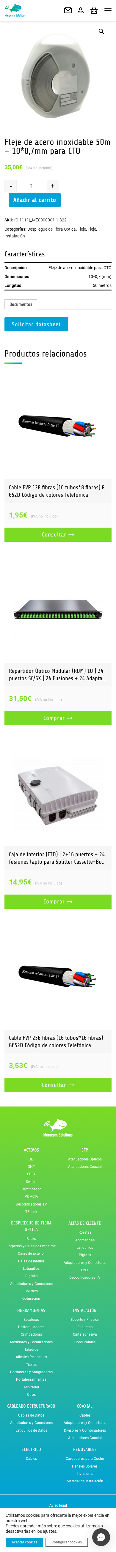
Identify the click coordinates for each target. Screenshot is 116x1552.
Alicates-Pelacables (31, 1357)
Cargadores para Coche (85, 1459)
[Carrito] (94, 11)
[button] (101, 31)
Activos (31, 1150)
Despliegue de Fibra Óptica (51, 229)
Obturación (31, 1298)
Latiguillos (31, 1269)
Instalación (14, 236)
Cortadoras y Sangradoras (31, 1372)
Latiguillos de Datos (31, 1430)
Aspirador (31, 1387)
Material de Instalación (85, 1481)
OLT (31, 1159)
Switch (31, 1182)
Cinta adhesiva (85, 1334)
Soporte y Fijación (84, 1320)
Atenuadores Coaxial (85, 1167)
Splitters (31, 1291)
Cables (84, 1415)
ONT (31, 1167)
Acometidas (85, 1240)
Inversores (85, 1474)
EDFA (31, 1174)
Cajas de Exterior (31, 1253)
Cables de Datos (31, 1415)
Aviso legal (58, 1505)
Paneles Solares (85, 1466)
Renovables (85, 1449)
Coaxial (85, 1406)
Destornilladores (31, 1327)
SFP (84, 1150)
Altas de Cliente (84, 1223)
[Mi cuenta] (81, 10)
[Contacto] (68, 10)
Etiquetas (85, 1327)
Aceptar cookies (24, 1542)
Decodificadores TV (31, 1204)
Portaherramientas (31, 1379)
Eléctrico (31, 1449)
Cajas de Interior (31, 1261)
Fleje (82, 229)
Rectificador (31, 1189)
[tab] (20, 304)
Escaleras (31, 1320)
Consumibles (84, 1342)
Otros (31, 1395)
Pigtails (31, 1276)
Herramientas (31, 1310)
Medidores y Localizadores (31, 1342)
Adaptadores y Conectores (31, 1284)
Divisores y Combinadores (85, 1430)
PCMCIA (31, 1197)
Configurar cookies (66, 1542)
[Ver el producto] (58, 426)
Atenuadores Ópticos (85, 1159)
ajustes (49, 1531)
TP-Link (31, 1212)
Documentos (21, 304)
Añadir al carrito (34, 200)
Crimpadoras (31, 1334)
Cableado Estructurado (31, 1406)
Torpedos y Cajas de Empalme (31, 1246)
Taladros (31, 1349)
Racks (31, 1239)
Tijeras (31, 1365)
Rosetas (85, 1232)
